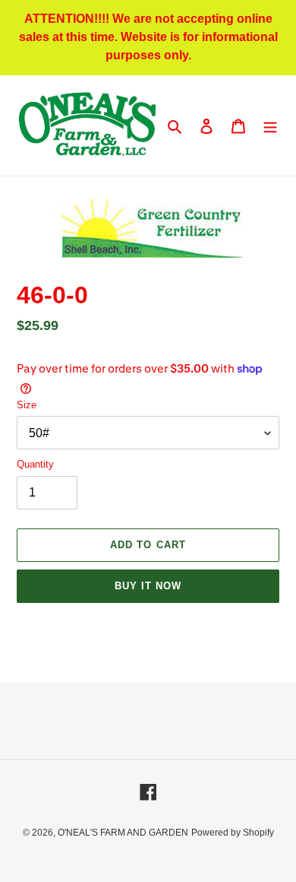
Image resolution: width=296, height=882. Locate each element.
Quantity (35, 464)
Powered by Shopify (232, 832)
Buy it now (148, 586)
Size (26, 405)
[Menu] (270, 125)
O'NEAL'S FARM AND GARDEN (123, 832)
